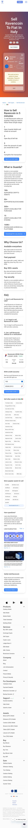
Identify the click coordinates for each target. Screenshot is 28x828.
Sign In (19, 2)
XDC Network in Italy (9, 444)
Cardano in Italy (8, 468)
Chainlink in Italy (8, 426)
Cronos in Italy (19, 403)
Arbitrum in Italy (8, 435)
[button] (26, 2)
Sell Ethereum (8, 493)
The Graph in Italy (9, 403)
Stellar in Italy (17, 441)
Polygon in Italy (17, 453)
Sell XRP (7, 502)
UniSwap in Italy (8, 411)
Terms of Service (6, 818)
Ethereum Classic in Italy (10, 420)
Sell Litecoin (16, 493)
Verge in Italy (8, 447)
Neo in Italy (17, 456)
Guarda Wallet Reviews (14, 802)
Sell (22, 55)
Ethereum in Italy (18, 462)
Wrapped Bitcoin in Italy (10, 405)
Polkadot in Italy (8, 456)
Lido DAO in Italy (8, 417)
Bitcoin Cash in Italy (9, 473)
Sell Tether (7, 499)
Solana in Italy (8, 453)
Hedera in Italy (18, 417)
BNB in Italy (19, 473)
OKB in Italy (16, 414)
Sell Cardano (15, 487)
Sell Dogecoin (15, 490)
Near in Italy (7, 459)
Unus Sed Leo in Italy (9, 408)
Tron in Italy (7, 450)
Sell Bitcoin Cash (15, 484)
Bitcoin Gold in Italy (9, 470)
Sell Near (15, 496)
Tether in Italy (16, 450)
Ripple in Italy (8, 441)
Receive (21, 63)
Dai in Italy (7, 423)
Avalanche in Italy (9, 432)
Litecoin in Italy (8, 462)
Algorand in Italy (8, 438)
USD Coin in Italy (17, 447)
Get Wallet (14, 47)
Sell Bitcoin (7, 487)
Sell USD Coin (15, 499)
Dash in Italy (18, 465)
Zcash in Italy (18, 438)
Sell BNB (7, 484)
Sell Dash (7, 490)
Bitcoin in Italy (18, 468)
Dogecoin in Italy (8, 465)
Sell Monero (7, 496)
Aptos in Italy (18, 435)
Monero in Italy (16, 459)
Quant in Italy (8, 414)
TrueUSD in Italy (18, 411)
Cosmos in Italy (16, 423)
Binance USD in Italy (9, 429)
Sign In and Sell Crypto (11, 159)
